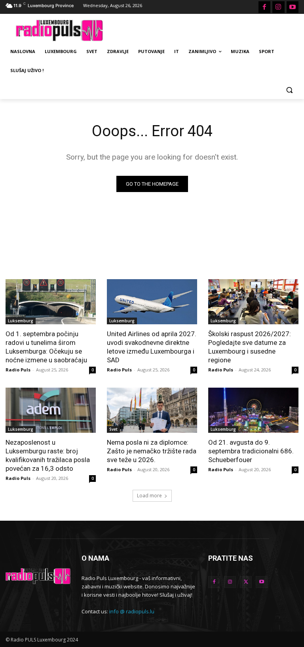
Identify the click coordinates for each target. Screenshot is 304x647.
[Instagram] (278, 7)
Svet (113, 429)
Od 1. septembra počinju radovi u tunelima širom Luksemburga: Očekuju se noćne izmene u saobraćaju (46, 347)
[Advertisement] (205, 29)
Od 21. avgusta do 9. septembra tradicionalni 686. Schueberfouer (251, 451)
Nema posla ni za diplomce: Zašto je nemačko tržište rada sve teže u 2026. (151, 451)
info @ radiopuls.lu (131, 611)
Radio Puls (18, 370)
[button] (289, 89)
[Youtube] (292, 7)
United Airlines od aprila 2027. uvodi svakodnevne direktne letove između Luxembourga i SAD (151, 347)
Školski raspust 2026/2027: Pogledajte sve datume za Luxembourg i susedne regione (249, 347)
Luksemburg (20, 321)
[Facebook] (264, 7)
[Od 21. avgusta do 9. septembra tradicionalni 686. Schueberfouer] (253, 410)
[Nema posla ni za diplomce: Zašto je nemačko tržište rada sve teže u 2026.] (152, 410)
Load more (149, 495)
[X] (246, 582)
